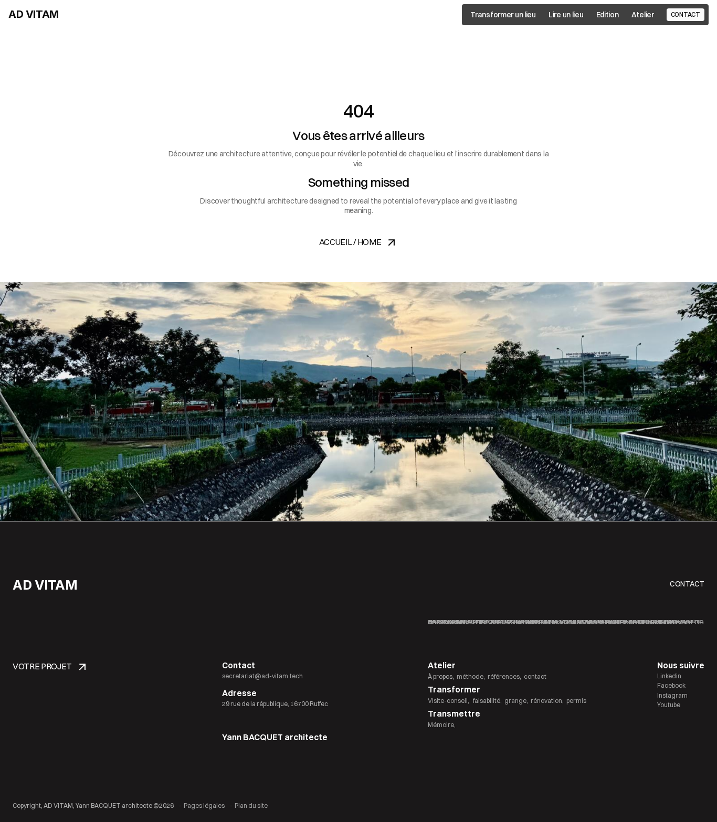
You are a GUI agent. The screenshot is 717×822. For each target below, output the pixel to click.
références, (504, 676)
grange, (516, 700)
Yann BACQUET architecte (275, 737)
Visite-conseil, (448, 700)
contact (535, 676)
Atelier (442, 665)
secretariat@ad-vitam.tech (262, 676)
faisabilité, (487, 700)
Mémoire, (442, 725)
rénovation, (547, 700)
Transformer (454, 689)
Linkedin (669, 676)
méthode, (471, 676)
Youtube (668, 705)
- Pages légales (202, 805)
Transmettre (454, 713)
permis (576, 700)
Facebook (671, 685)
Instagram (672, 695)
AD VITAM (33, 14)
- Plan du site (249, 805)
